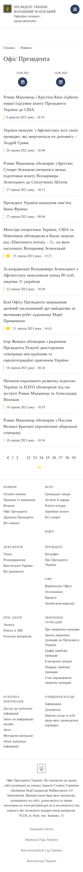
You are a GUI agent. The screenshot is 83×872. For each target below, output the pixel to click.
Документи (13, 547)
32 (28, 457)
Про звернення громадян (62, 629)
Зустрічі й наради (57, 499)
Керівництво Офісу (58, 586)
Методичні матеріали (18, 735)
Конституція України (18, 565)
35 (48, 457)
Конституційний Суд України (41, 850)
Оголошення (53, 591)
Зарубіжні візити (57, 511)
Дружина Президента (18, 517)
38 (67, 457)
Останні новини (14, 494)
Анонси (8, 624)
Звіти (7, 729)
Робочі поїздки (55, 505)
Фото (49, 487)
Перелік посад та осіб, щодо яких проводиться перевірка (61, 720)
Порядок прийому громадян (57, 669)
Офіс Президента (15, 511)
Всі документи (13, 571)
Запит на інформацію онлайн (18, 721)
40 (39, 467)
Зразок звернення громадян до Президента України (62, 640)
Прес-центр (12, 617)
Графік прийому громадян (56, 653)
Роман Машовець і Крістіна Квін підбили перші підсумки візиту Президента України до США (40, 103)
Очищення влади (59, 697)
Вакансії (50, 597)
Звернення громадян (54, 620)
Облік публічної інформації (14, 743)
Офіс (49, 579)
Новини (26, 47)
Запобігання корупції (59, 603)
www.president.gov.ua (38, 805)
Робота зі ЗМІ (13, 630)
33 (35, 457)
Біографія (51, 554)
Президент (53, 547)
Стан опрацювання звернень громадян (58, 680)
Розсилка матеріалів (17, 636)
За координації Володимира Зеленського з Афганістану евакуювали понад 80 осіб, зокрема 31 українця (40, 275)
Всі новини (11, 523)
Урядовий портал (41, 829)
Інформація (53, 704)
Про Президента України (56, 562)
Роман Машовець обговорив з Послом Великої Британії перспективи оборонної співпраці (40, 426)
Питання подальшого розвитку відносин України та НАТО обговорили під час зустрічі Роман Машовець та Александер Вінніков (40, 390)
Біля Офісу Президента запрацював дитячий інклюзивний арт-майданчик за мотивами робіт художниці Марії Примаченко (39, 311)
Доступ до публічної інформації (17, 710)
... (22, 457)
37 (61, 457)
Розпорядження (14, 559)
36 (54, 457)
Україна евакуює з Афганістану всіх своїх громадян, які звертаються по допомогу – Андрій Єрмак (40, 136)
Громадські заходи (57, 494)
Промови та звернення (19, 499)
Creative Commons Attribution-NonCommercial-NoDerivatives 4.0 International (43, 790)
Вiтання (8, 505)
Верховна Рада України (41, 839)
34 (41, 457)
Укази (7, 554)
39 (73, 457)
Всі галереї (52, 517)
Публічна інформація (13, 699)
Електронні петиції (58, 661)
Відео (49, 531)
